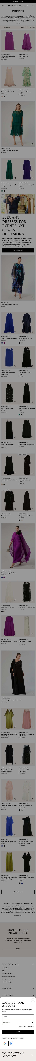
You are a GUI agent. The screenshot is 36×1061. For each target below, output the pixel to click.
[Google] (4, 1043)
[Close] (33, 1000)
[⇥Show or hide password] (32, 1022)
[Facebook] (10, 1043)
